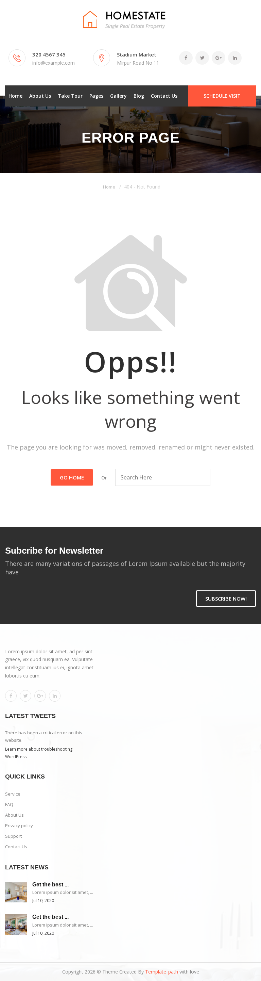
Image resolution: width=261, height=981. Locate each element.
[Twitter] (25, 696)
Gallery (118, 96)
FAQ (9, 804)
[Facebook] (11, 696)
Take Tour (70, 96)
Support (13, 836)
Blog (139, 96)
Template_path (161, 971)
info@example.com (53, 63)
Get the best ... (50, 884)
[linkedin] (54, 696)
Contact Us (164, 96)
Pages (96, 96)
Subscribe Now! (226, 598)
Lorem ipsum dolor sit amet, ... (62, 892)
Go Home (72, 477)
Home (15, 96)
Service (12, 794)
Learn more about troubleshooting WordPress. (38, 752)
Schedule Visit (222, 96)
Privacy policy (19, 825)
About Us (40, 96)
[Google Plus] (40, 696)
